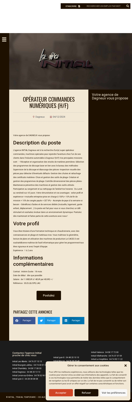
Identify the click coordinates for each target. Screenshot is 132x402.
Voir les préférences (113, 392)
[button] (125, 365)
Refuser (86, 392)
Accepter (60, 392)
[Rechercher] (127, 6)
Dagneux (40, 116)
